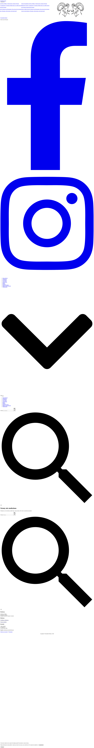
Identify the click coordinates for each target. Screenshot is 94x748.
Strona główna (5, 278)
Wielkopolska (5, 406)
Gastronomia (5, 282)
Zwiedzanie (5, 280)
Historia (4, 403)
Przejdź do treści (3, 0)
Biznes (4, 283)
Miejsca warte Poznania (7, 405)
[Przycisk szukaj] (14, 409)
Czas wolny (5, 281)
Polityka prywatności (4, 631)
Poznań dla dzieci (6, 404)
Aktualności (5, 279)
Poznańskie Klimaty (3, 17)
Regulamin (10, 631)
